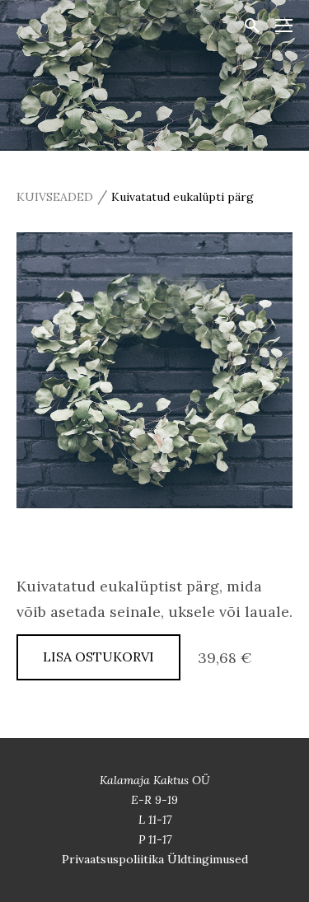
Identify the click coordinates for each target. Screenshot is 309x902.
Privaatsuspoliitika (114, 859)
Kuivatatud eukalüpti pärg (182, 196)
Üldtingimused (207, 859)
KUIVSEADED (54, 196)
